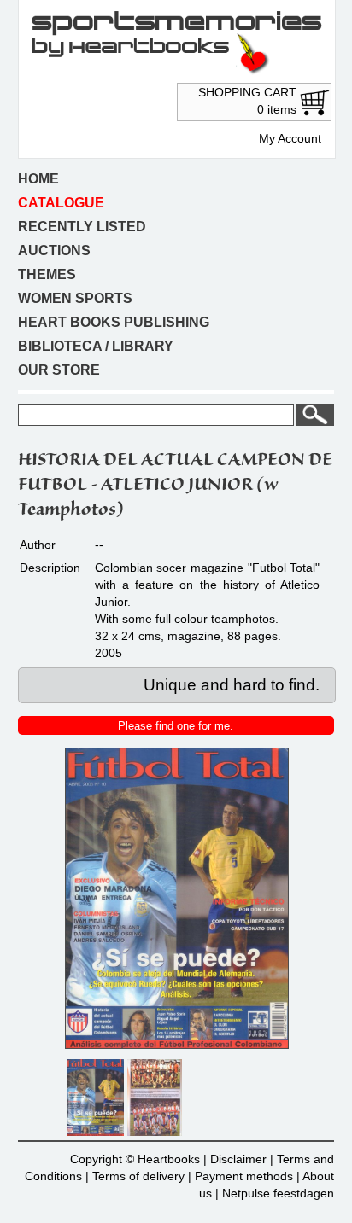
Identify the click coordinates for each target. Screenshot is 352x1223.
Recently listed (82, 226)
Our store (59, 370)
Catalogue (61, 202)
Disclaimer (238, 1159)
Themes (47, 274)
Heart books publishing (113, 322)
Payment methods (244, 1176)
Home (38, 179)
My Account (290, 138)
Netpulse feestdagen (278, 1193)
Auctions (54, 250)
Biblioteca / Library (95, 346)
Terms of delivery (138, 1176)
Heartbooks (169, 1159)
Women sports (75, 298)
